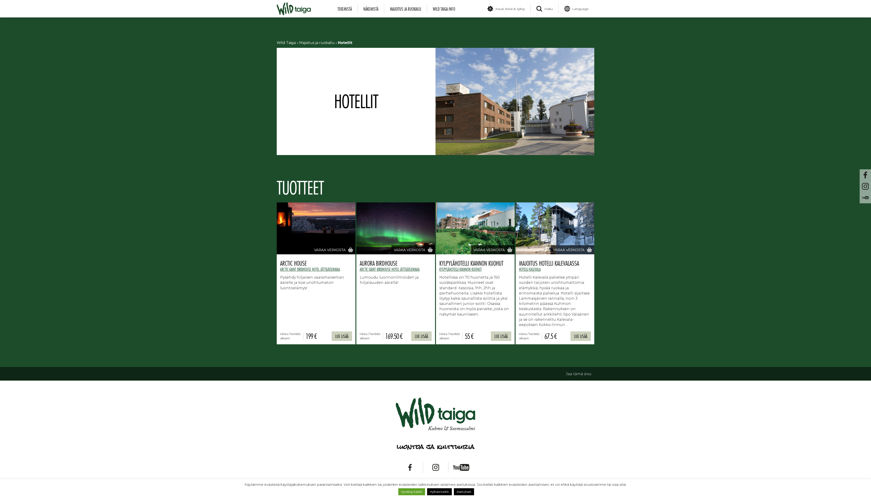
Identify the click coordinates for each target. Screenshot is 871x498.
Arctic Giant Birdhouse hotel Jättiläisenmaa (310, 269)
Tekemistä (345, 9)
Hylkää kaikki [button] (439, 491)
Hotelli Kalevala (530, 269)
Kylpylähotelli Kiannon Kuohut (460, 269)
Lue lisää (341, 336)
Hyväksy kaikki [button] (411, 491)
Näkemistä (370, 9)
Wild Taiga (286, 43)
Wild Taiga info (444, 9)
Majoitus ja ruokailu (405, 9)
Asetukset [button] (464, 491)
